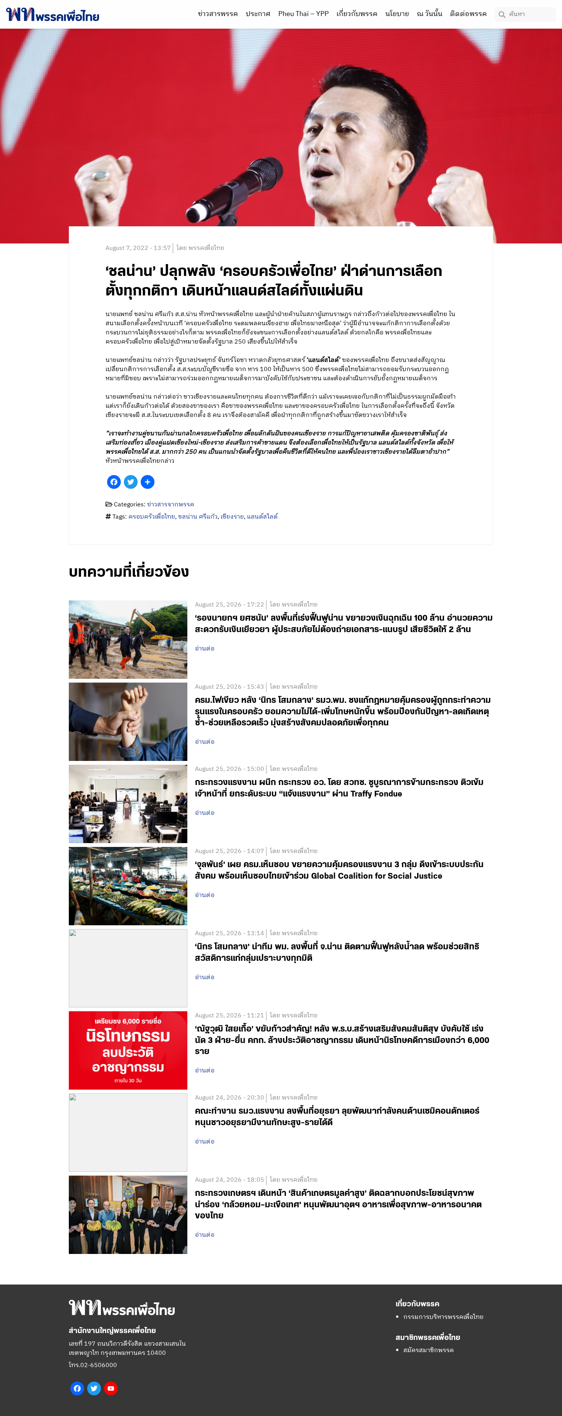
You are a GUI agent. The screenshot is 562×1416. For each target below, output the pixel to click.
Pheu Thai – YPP (303, 14)
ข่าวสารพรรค (218, 14)
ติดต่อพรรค (468, 14)
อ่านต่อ (204, 649)
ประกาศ (258, 14)
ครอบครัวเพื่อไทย (151, 517)
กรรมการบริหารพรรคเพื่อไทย (443, 1317)
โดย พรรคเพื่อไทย (200, 248)
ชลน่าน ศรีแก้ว (198, 517)
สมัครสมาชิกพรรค (428, 1350)
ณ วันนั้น (429, 14)
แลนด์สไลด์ (262, 517)
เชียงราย (232, 517)
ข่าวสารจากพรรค (170, 505)
